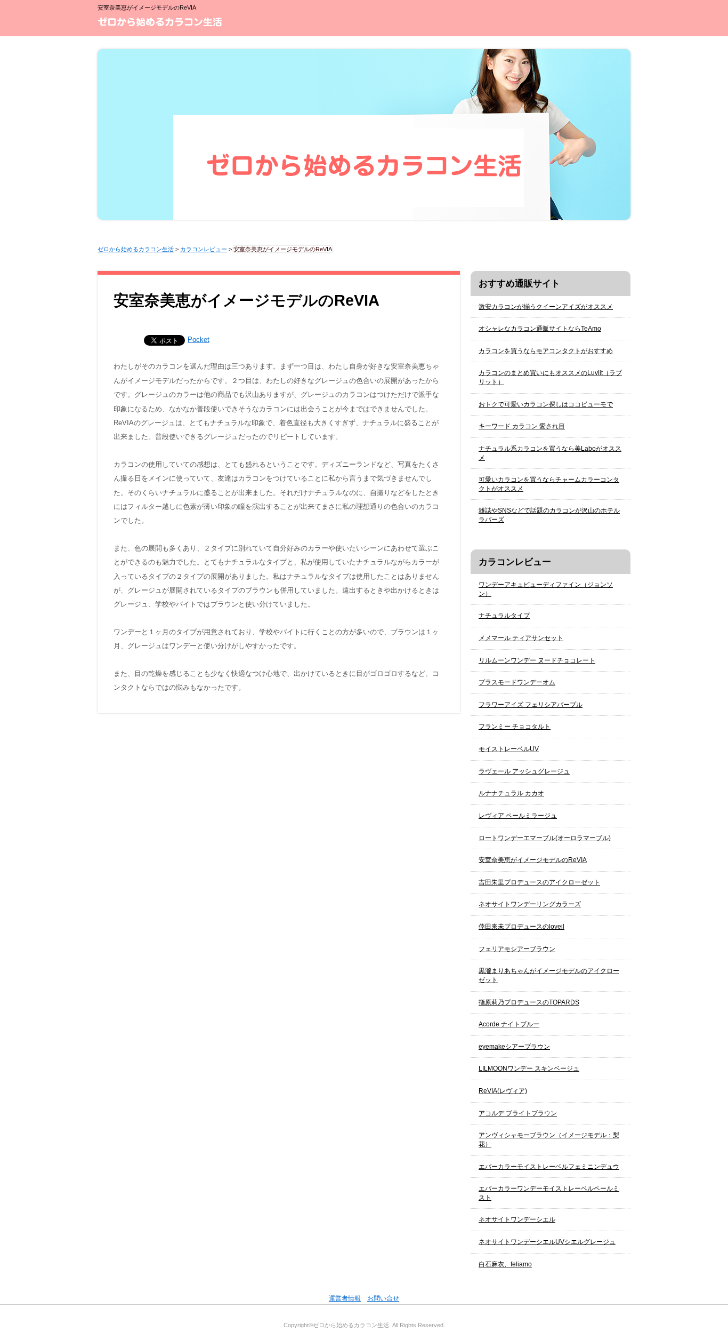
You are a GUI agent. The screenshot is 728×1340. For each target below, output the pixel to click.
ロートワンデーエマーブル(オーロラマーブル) (545, 838)
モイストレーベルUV (509, 749)
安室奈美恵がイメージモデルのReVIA (533, 860)
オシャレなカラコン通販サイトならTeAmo (540, 328)
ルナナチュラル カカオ (511, 793)
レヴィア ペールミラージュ (518, 815)
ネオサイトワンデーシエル (517, 1219)
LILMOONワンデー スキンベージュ (529, 1068)
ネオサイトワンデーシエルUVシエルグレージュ (547, 1242)
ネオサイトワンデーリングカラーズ (530, 904)
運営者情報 (345, 1298)
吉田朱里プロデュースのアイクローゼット (539, 882)
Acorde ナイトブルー (509, 1024)
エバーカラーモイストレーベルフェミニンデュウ (549, 1166)
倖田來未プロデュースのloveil (521, 926)
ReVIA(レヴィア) (503, 1091)
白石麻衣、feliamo (505, 1264)
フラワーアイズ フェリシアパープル (531, 704)
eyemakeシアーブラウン (514, 1046)
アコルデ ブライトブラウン (518, 1113)
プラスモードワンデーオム (517, 682)
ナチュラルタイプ (504, 615)
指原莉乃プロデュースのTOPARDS (529, 1002)
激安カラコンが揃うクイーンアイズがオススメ (546, 306)
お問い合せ (383, 1298)
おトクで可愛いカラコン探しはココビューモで (546, 404)
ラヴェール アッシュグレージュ (524, 771)
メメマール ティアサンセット (521, 638)
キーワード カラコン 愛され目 (522, 426)
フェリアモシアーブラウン (517, 949)
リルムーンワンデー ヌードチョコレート (537, 660)
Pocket (198, 340)
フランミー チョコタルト (515, 726)
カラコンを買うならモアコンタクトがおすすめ (546, 351)
